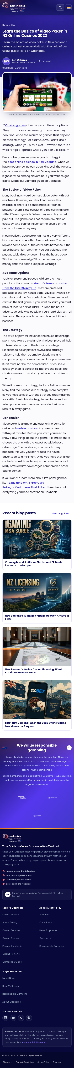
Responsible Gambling (52, 946)
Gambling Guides (12, 961)
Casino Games (10, 938)
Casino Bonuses (11, 930)
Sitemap (57, 1062)
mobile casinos (27, 428)
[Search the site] (60, 7)
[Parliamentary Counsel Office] (52, 797)
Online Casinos (10, 914)
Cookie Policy (43, 1062)
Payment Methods (12, 946)
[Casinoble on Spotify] (29, 1018)
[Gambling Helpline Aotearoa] (21, 797)
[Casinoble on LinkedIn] (5, 1018)
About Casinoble (11, 1001)
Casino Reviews (11, 953)
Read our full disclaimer (34, 1042)
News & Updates (48, 930)
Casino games (15, 125)
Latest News (8, 978)
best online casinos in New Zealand (32, 162)
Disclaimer (8, 1062)
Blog (13, 25)
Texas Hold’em (17, 482)
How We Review (10, 986)
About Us (44, 914)
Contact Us (45, 938)
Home (5, 25)
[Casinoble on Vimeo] (21, 1018)
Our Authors (45, 922)
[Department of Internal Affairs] (37, 815)
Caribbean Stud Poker (30, 487)
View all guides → (62, 513)
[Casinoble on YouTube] (13, 1018)
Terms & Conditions (25, 1062)
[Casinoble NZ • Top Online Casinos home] (13, 5)
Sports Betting (10, 922)
